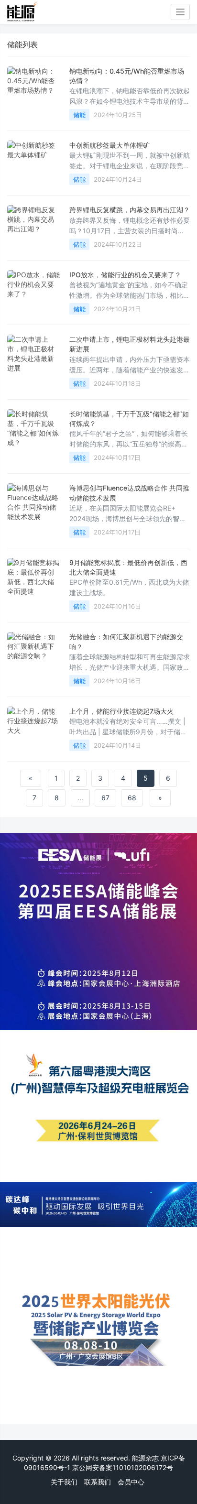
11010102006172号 (142, 1467)
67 (105, 798)
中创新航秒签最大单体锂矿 (109, 145)
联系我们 (97, 1482)
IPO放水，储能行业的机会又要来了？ (125, 275)
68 (132, 798)
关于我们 (64, 1482)
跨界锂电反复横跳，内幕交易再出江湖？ (129, 210)
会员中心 (131, 1482)
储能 (79, 115)
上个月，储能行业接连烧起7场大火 (121, 711)
